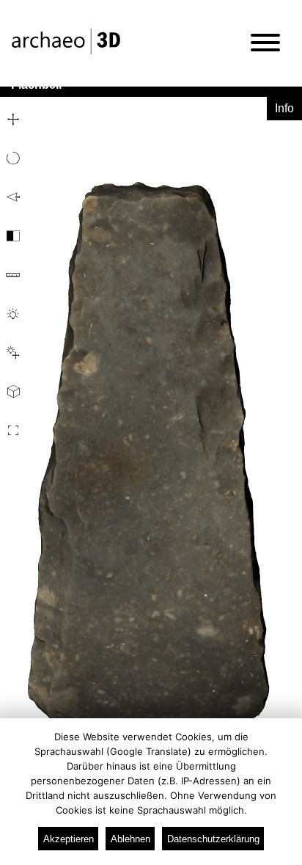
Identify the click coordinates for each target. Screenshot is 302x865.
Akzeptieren (68, 838)
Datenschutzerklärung (213, 838)
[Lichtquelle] (11, 353)
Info (284, 108)
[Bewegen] (11, 119)
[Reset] (11, 197)
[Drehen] (11, 158)
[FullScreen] (11, 430)
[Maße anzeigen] (11, 275)
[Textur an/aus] (11, 236)
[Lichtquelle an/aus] (11, 314)
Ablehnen (130, 838)
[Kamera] (11, 392)
